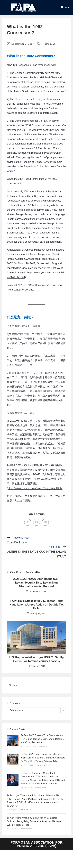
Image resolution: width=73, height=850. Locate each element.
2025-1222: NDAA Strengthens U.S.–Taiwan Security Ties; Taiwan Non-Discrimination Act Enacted (36, 582)
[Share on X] (27, 522)
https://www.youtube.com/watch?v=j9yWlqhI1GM (35, 488)
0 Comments (41, 746)
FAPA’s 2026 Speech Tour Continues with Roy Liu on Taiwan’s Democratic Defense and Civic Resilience (42, 739)
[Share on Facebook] (36, 522)
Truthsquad (48, 43)
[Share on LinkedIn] (45, 522)
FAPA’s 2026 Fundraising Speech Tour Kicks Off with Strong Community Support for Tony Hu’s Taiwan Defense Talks (43, 758)
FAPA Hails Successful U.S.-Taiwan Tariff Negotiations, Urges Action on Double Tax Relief (36, 604)
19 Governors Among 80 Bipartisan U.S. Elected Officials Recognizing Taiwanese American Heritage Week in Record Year (34, 821)
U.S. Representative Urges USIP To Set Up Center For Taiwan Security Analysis (36, 659)
